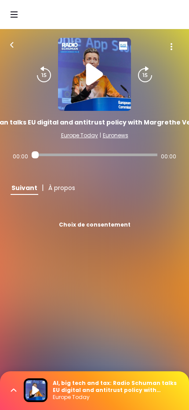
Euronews (115, 135)
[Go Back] (12, 44)
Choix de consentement (95, 224)
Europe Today (79, 135)
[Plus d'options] (171, 46)
